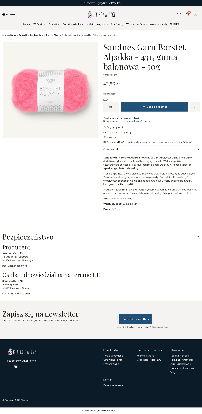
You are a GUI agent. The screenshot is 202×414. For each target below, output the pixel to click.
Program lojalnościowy (182, 368)
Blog (172, 372)
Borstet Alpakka (53, 35)
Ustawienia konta (112, 359)
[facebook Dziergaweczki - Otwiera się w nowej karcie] (9, 366)
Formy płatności (145, 355)
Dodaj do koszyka (157, 106)
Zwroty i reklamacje (180, 363)
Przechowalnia (111, 363)
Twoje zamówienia (113, 355)
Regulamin (131, 327)
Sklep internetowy (97, 411)
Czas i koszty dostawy (149, 359)
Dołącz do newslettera (135, 319)
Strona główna (9, 35)
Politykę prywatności (159, 327)
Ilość (105, 100)
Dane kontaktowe (113, 385)
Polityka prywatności (181, 359)
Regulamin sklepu (179, 355)
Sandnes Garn (36, 35)
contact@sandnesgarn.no (16, 293)
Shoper (24, 400)
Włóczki (23, 35)
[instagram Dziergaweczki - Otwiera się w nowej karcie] (16, 366)
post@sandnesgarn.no (15, 265)
